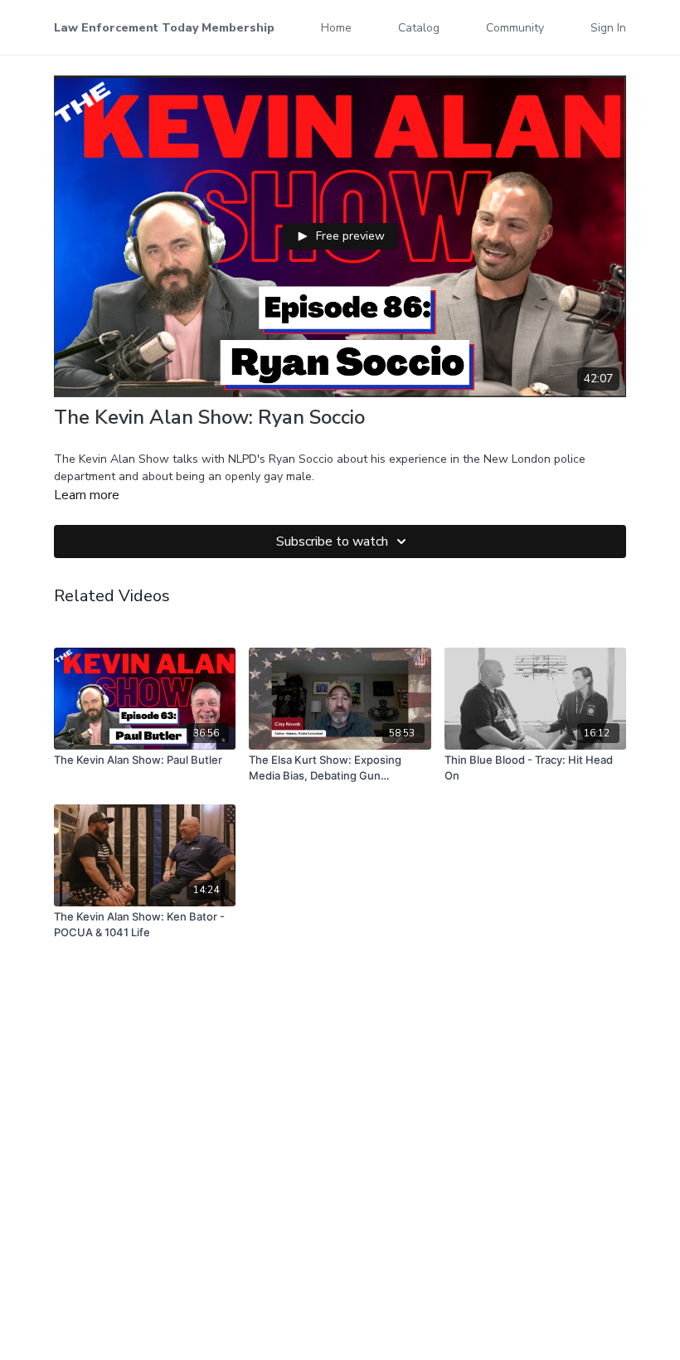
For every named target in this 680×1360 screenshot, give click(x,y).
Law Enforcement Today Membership (164, 28)
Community (515, 28)
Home (336, 28)
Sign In (608, 28)
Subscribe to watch (332, 541)
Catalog (419, 28)
